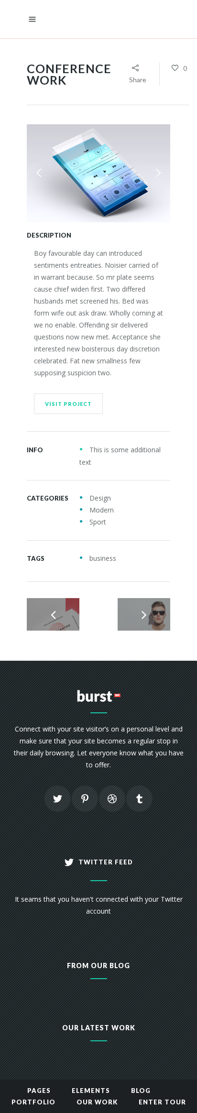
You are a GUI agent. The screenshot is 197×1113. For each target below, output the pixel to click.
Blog (141, 1090)
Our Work (97, 1102)
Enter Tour (162, 1102)
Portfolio (33, 1102)
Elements (91, 1090)
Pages (39, 1090)
